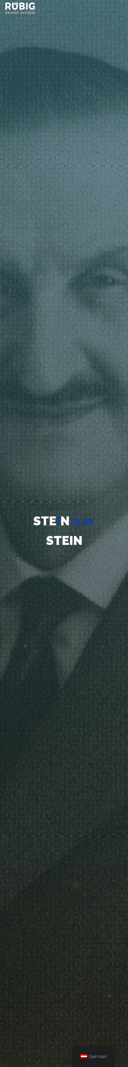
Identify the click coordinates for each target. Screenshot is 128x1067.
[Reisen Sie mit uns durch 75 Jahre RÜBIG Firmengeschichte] (20, 8)
